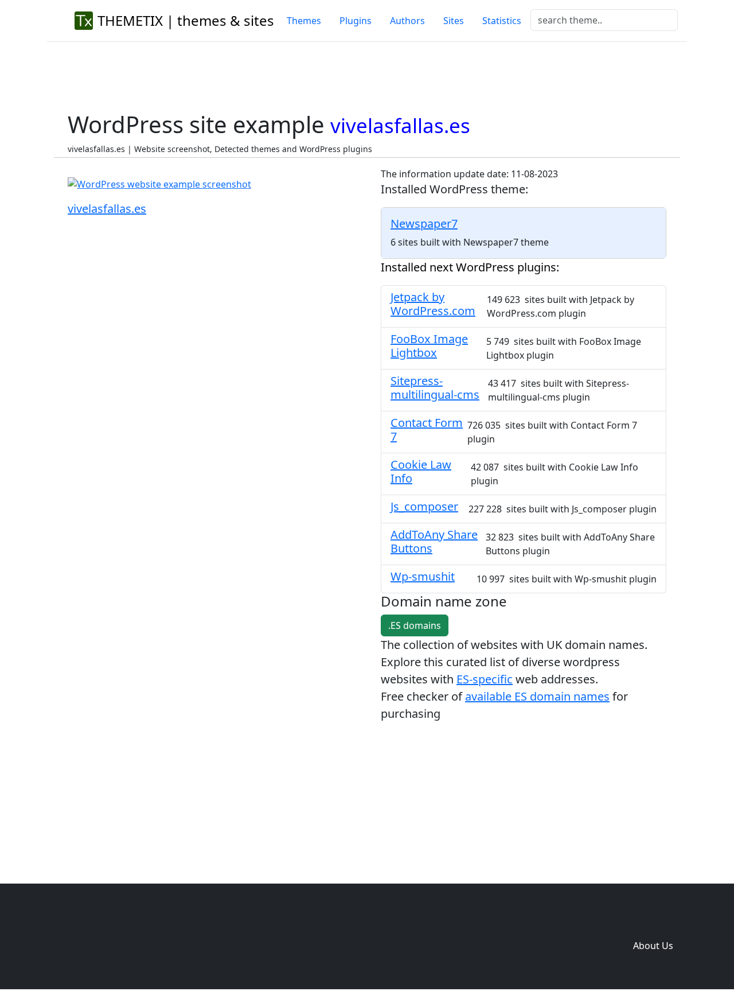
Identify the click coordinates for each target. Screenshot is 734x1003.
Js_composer (424, 506)
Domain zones (651, 922)
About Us (653, 945)
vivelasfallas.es (107, 208)
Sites (453, 20)
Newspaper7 (424, 223)
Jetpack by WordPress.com (433, 303)
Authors (407, 20)
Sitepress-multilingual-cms (435, 387)
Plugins (355, 20)
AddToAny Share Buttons (434, 541)
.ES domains (414, 625)
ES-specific (484, 679)
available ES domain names (537, 696)
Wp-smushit (423, 576)
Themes (304, 20)
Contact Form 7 (427, 429)
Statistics (501, 20)
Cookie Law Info (421, 471)
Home (483, 922)
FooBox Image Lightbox (429, 345)
